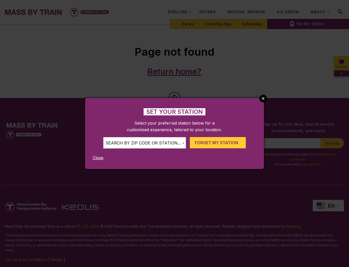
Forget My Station (216, 142)
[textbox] (144, 143)
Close (98, 157)
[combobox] (144, 143)
